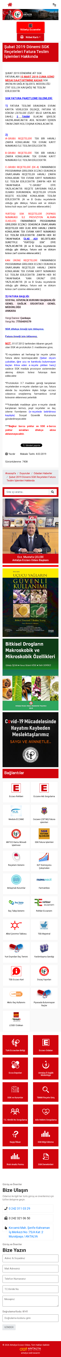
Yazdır (11, 453)
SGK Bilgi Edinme (46, 1142)
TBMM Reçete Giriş (46, 1097)
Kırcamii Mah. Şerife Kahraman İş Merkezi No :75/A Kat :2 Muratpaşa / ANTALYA (29, 1232)
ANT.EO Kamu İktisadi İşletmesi (16, 843)
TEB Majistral (44, 934)
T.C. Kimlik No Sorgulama (15, 1120)
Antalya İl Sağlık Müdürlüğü (45, 1074)
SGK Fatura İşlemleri (44, 842)
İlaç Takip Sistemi (16, 911)
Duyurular (25, 473)
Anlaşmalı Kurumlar (16, 888)
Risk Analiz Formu (15, 1164)
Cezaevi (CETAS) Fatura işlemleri (44, 820)
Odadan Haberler (43, 473)
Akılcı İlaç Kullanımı (16, 1002)
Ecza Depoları (15, 1073)
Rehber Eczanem (44, 911)
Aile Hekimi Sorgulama (46, 1120)
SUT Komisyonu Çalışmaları (44, 866)
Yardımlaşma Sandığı (44, 957)
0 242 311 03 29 (19, 1208)
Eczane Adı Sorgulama (44, 796)
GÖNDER (9, 1327)
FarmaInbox (44, 888)
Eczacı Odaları (46, 1050)
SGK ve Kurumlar (15, 1097)
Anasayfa (10, 473)
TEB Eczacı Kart (16, 979)
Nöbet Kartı (31, 37)
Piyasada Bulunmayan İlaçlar (44, 1004)
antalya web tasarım (30, 1353)
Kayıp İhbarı (15, 1142)
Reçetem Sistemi (16, 865)
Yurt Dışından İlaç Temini (16, 957)
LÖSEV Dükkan (16, 1025)
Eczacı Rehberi (16, 796)
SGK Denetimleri (45, 1164)
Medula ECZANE (16, 819)
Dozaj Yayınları (44, 979)
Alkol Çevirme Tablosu (16, 934)
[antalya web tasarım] (30, 1349)
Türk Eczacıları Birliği (15, 1050)
